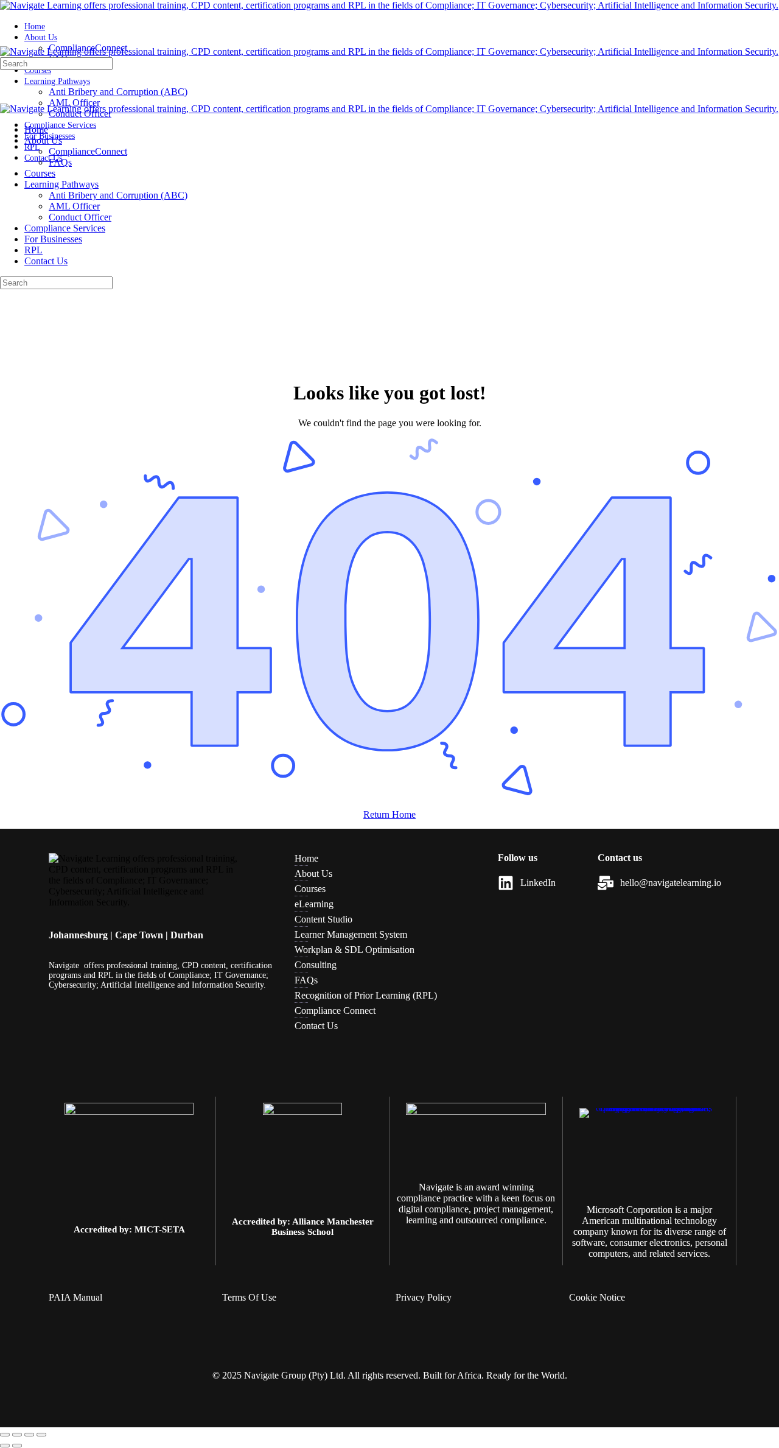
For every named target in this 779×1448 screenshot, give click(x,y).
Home (36, 129)
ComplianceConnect (88, 151)
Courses (39, 173)
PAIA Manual (75, 1297)
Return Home (389, 814)
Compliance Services (64, 228)
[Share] (29, 1434)
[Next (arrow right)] (17, 1445)
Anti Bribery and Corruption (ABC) (118, 195)
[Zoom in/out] (5, 1434)
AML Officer (74, 206)
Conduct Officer (80, 217)
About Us (43, 140)
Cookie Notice (597, 1297)
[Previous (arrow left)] (5, 1445)
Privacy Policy (424, 1297)
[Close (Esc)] (41, 1434)
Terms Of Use (249, 1297)
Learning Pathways (61, 184)
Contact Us (46, 261)
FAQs (60, 162)
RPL (33, 250)
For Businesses (53, 239)
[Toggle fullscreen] (17, 1434)
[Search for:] (56, 63)
